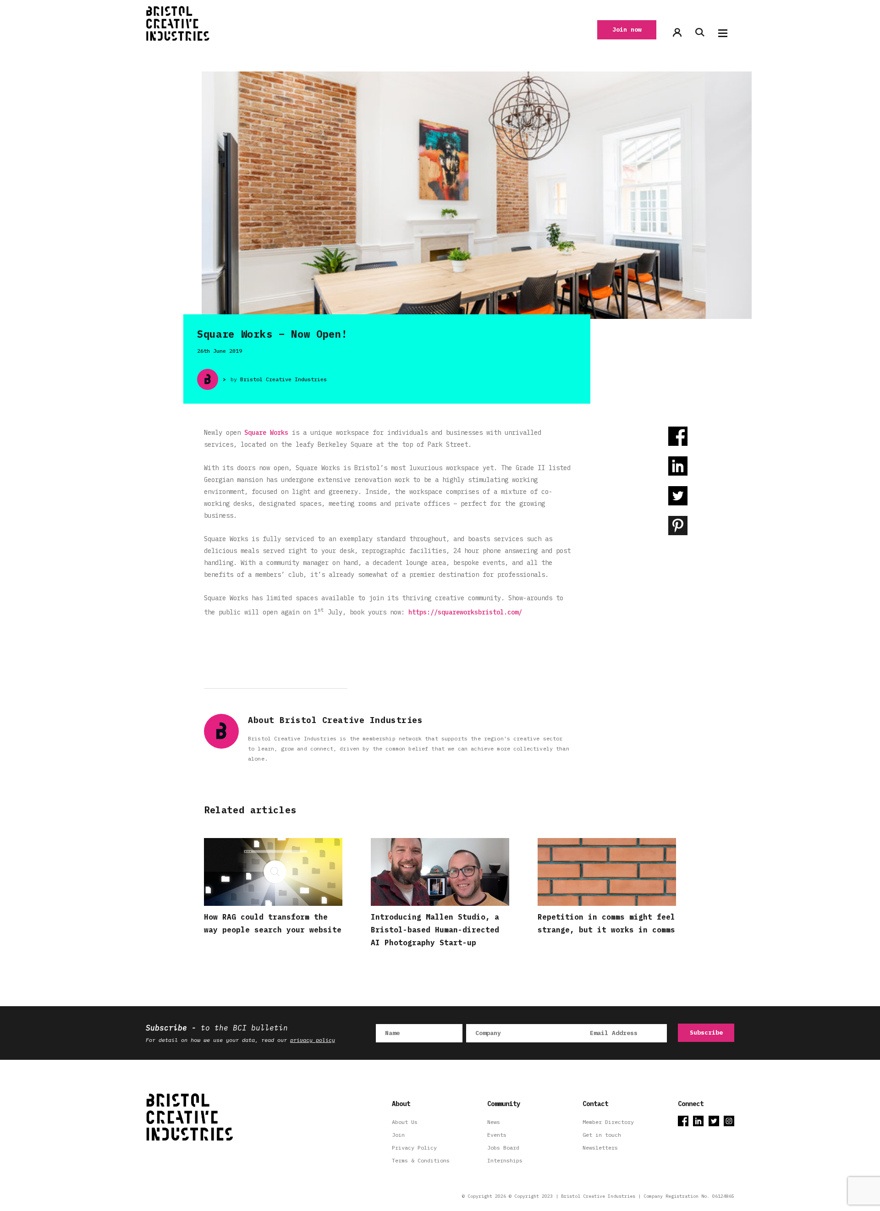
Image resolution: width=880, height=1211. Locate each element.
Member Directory (608, 1121)
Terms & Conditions (421, 1160)
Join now (627, 29)
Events (496, 1134)
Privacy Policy (414, 1147)
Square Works (266, 432)
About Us (405, 1121)
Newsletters (600, 1147)
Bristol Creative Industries (283, 379)
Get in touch (602, 1134)
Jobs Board (503, 1147)
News (493, 1121)
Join (398, 1134)
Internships (504, 1160)
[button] (722, 33)
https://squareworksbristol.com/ (465, 612)
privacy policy (312, 1039)
